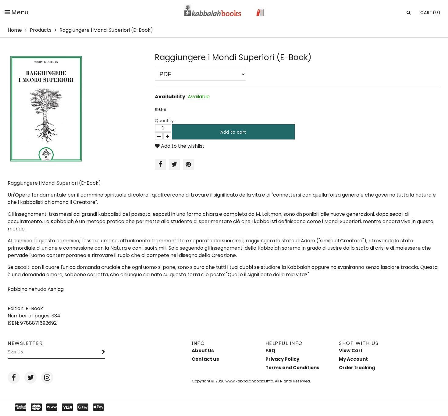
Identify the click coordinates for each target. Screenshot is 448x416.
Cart (430, 12)
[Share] (160, 164)
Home (15, 30)
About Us (203, 350)
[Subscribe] (103, 352)
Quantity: (165, 121)
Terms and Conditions (292, 367)
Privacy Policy (282, 359)
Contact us (205, 359)
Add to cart (233, 132)
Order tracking (357, 367)
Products (41, 30)
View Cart (351, 350)
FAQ (270, 350)
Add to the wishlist (182, 146)
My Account (353, 359)
